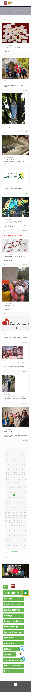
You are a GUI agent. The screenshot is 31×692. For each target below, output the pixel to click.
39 (22, 459)
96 (24, 477)
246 (19, 525)
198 (19, 510)
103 (22, 479)
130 (9, 489)
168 (25, 500)
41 (6, 462)
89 (6, 477)
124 (14, 487)
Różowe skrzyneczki (8, 431)
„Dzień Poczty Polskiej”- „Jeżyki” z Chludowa (13, 47)
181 (17, 505)
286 (19, 538)
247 (22, 525)
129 (6, 489)
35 (11, 459)
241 (6, 525)
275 (11, 535)
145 (6, 495)
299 (11, 543)
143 (22, 492)
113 (6, 484)
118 (19, 484)
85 (16, 474)
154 (9, 497)
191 (22, 507)
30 (19, 457)
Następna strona (15, 551)
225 (6, 520)
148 (14, 495)
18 (8, 454)
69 (16, 469)
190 (19, 507)
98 (8, 479)
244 (14, 525)
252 (14, 527)
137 (6, 492)
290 (9, 540)
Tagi (9, 19)
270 (19, 532)
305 (6, 545)
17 (6, 454)
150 (19, 495)
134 (19, 489)
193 (6, 510)
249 (6, 527)
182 (19, 505)
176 (25, 502)
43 (11, 462)
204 (14, 512)
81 (6, 474)
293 (17, 540)
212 (14, 515)
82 (8, 474)
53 (16, 464)
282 (9, 538)
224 (25, 517)
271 (22, 532)
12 (14, 452)
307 (11, 545)
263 (22, 530)
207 (22, 512)
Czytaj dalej (25, 55)
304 (25, 543)
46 (19, 462)
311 (22, 545)
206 (19, 512)
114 (9, 484)
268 (14, 532)
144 (25, 492)
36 (14, 459)
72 (24, 469)
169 (6, 502)
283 (11, 538)
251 (11, 527)
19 (11, 454)
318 (21, 548)
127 (22, 487)
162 (9, 500)
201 (6, 512)
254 (19, 527)
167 (22, 500)
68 (14, 469)
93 (16, 477)
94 (19, 477)
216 (25, 515)
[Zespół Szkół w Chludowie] (15, 3)
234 (9, 522)
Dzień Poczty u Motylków (9, 305)
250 (9, 527)
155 (11, 497)
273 (6, 535)
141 (17, 492)
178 (9, 505)
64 (24, 467)
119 (22, 484)
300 (14, 543)
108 (14, 482)
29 (16, 457)
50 (8, 464)
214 (19, 515)
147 (11, 495)
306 (9, 545)
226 (9, 520)
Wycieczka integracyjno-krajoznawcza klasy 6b (13, 82)
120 (25, 484)
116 (14, 484)
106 (9, 482)
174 (19, 502)
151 (22, 495)
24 (24, 454)
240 (25, 522)
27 (11, 457)
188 (14, 507)
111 (22, 482)
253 (17, 527)
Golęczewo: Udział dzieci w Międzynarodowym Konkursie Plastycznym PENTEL (13, 222)
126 (19, 487)
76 (14, 472)
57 (6, 467)
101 (17, 479)
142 (19, 492)
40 (24, 459)
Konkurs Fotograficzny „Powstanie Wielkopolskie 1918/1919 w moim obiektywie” (14, 363)
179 (11, 505)
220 (14, 517)
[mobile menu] (29, 3)
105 (6, 482)
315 (13, 548)
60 (14, 467)
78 (19, 472)
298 (9, 543)
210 (9, 515)
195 (11, 510)
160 (25, 497)
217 (6, 517)
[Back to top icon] (15, 684)
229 (17, 520)
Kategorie (4, 19)
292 (14, 540)
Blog (17, 12)
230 (19, 520)
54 (19, 464)
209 (6, 515)
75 (11, 472)
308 (14, 545)
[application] (15, 571)
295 (22, 540)
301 (17, 543)
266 (9, 532)
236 (14, 522)
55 (22, 464)
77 (16, 472)
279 (22, 535)
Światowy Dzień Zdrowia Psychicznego (12, 186)
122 (9, 487)
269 (17, 532)
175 (22, 502)
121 (6, 487)
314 (10, 548)
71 (22, 469)
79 (22, 472)
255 (22, 527)
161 (6, 500)
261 (17, 530)
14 (19, 452)
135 (22, 489)
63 (22, 467)
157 (17, 497)
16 (24, 452)
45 (16, 462)
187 (11, 507)
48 (24, 462)
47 (22, 462)
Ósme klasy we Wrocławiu (9, 159)
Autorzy (14, 19)
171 (11, 502)
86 (19, 474)
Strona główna (10, 12)
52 (14, 464)
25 (6, 457)
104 (25, 479)
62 (19, 467)
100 (14, 479)
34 (8, 459)
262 (19, 530)
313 (7, 548)
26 (8, 457)
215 (22, 515)
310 (19, 545)
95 (22, 477)
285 (17, 538)
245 (17, 525)
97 (6, 479)
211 (11, 515)
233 (6, 522)
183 (22, 505)
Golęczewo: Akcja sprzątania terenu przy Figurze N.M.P (15, 127)
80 (24, 472)
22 (19, 454)
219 (11, 517)
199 (22, 510)
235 (11, 522)
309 (17, 545)
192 (25, 507)
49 (6, 464)
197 (17, 510)
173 (17, 502)
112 (25, 482)
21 (16, 454)
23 (22, 454)
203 (11, 512)
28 (14, 457)
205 (17, 512)
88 (24, 474)
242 (9, 525)
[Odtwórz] (4, 577)
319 (23, 548)
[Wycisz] (24, 577)
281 (6, 538)
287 (22, 538)
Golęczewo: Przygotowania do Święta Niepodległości (15, 396)
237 (17, 522)
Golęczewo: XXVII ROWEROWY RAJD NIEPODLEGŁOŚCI (15, 256)
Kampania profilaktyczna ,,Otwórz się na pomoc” (14, 335)
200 (25, 510)
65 (6, 469)
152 (25, 495)
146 (9, 495)
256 (25, 527)
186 (9, 507)
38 (19, 459)
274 (9, 535)
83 (11, 474)
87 (22, 474)
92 (14, 477)
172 (14, 502)
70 (19, 469)
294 (19, 540)
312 (25, 545)
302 (19, 543)
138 (9, 492)
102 (19, 479)
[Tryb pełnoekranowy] (26, 577)
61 (16, 467)
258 (9, 530)
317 (18, 548)
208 (25, 512)
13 (16, 452)
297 (6, 543)
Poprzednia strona (16, 444)
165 (17, 500)
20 (14, 454)
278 (19, 535)
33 (6, 459)
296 (25, 540)
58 (8, 467)
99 (11, 479)
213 (17, 515)
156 (14, 497)
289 (6, 540)
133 (17, 489)
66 (8, 469)
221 (17, 517)
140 (14, 492)
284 (14, 538)
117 (17, 484)
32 (24, 457)
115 (11, 484)
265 (6, 532)
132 (14, 489)
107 (11, 482)
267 (11, 532)
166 (19, 500)
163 (11, 500)
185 (6, 507)
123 (11, 487)
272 (25, 532)
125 (17, 487)
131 (11, 489)
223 (22, 517)
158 (19, 497)
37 (16, 459)
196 (14, 510)
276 (14, 535)
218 (9, 517)
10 (8, 452)
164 (14, 500)
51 (11, 464)
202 (9, 512)
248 (25, 525)
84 (14, 474)
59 (11, 467)
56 (24, 464)
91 (11, 477)
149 (17, 495)
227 (11, 520)
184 (25, 505)
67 (11, 469)
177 (6, 505)
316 (15, 548)
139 (11, 492)
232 (25, 520)
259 (11, 530)
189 (17, 507)
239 (22, 522)
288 (25, 538)
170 (9, 502)
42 (8, 462)
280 (25, 535)
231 (22, 520)
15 (22, 452)
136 (25, 489)
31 (22, 457)
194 (9, 510)
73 (6, 472)
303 (22, 543)
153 (6, 497)
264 (25, 530)
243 (11, 525)
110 (19, 482)
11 (11, 452)
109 (17, 482)
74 (8, 472)
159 (22, 497)
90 (8, 477)
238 (19, 522)
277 (17, 535)
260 (14, 530)
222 (19, 517)
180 (14, 505)
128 (25, 487)
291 (11, 540)
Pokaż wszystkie (25, 19)
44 (14, 462)
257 (6, 530)
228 (14, 520)
